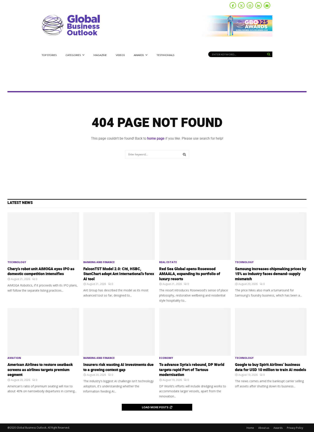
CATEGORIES (73, 55)
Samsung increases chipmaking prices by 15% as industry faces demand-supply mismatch (270, 274)
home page (155, 138)
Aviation (14, 358)
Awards (139, 55)
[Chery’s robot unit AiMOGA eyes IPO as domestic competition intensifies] (43, 236)
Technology (16, 262)
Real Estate (168, 262)
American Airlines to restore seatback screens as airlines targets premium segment (40, 370)
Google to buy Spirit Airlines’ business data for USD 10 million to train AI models (270, 367)
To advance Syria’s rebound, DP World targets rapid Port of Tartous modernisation (191, 370)
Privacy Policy (295, 428)
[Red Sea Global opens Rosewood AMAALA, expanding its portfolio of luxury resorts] (195, 236)
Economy (166, 358)
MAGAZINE (100, 55)
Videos (120, 55)
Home (250, 428)
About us (263, 428)
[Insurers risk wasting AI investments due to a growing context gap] (119, 332)
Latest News (20, 203)
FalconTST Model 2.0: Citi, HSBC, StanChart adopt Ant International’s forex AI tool (118, 274)
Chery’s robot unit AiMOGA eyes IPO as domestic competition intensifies (40, 271)
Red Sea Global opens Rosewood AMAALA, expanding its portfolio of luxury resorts (189, 274)
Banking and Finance (99, 262)
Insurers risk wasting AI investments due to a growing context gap (118, 367)
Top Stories (49, 55)
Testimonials (165, 55)
